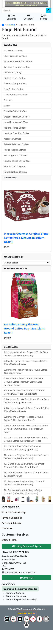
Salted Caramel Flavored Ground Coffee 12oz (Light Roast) (26, 474)
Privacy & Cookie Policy (13, 512)
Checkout (28, 18)
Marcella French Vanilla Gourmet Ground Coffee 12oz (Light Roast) (22, 448)
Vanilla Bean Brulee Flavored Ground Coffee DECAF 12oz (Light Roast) (24, 392)
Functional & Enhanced (16, 94)
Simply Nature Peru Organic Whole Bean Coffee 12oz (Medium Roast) (26, 354)
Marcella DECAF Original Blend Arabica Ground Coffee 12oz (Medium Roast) (25, 439)
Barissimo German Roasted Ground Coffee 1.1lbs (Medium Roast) (23, 418)
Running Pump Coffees (16, 155)
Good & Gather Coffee (15, 111)
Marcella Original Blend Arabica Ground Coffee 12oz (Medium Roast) (26, 457)
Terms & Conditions (12, 517)
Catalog (11, 24)
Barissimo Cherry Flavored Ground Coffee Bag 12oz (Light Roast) (24, 328)
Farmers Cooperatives (15, 83)
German (8, 100)
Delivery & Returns (11, 523)
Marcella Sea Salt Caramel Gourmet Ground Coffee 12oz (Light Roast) (24, 465)
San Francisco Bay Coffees (17, 160)
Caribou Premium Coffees (17, 66)
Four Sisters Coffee (13, 89)
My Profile (43, 17)
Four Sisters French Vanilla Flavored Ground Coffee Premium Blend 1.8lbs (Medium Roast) (23, 381)
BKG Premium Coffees (15, 55)
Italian (7, 105)
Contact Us (7, 528)
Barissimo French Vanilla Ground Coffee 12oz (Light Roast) (25, 371)
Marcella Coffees (12, 138)
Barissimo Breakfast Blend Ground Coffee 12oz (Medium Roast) (26, 410)
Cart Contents (11, 17)
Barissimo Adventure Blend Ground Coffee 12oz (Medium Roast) (24, 483)
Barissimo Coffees (13, 50)
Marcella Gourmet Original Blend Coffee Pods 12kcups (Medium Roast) (26, 238)
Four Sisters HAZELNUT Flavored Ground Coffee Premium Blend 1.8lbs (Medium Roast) (26, 429)
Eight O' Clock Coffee (14, 78)
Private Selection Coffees (16, 144)
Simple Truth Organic (15, 166)
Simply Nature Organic (15, 171)
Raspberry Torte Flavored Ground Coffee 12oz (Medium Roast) (26, 363)
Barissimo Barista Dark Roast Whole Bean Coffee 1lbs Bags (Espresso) (26, 401)
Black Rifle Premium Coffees (18, 61)
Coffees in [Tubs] (12, 72)
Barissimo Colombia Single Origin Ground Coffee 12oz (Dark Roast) (23, 492)
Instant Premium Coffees (17, 116)
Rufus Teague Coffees (15, 149)
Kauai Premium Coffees (16, 122)
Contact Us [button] (28, 577)
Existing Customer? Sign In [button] (28, 546)
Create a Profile (10, 539)
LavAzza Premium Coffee (16, 133)
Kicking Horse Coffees (15, 127)
